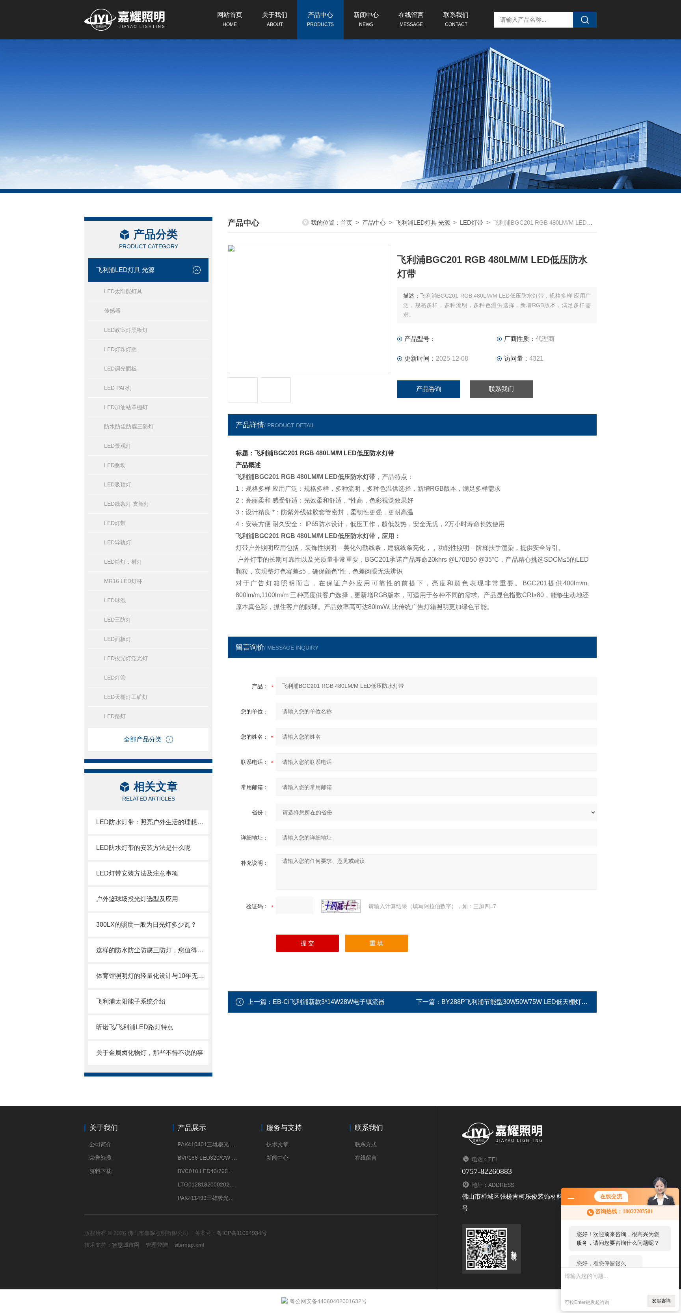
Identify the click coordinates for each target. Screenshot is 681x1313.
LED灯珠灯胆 (120, 349)
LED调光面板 (120, 368)
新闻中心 (366, 19)
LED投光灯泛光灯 (126, 658)
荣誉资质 (100, 1158)
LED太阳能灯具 (123, 291)
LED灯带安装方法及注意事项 (137, 873)
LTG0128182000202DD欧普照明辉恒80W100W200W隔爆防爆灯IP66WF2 (207, 1184)
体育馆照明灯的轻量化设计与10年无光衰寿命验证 (152, 975)
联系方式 (366, 1144)
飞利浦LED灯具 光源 (125, 269)
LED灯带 (115, 523)
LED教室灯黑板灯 (126, 330)
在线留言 (411, 19)
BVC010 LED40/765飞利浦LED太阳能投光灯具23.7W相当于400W (207, 1171)
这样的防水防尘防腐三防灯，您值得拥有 (152, 950)
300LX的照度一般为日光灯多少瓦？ (146, 924)
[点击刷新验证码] (341, 906)
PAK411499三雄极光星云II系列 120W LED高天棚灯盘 (207, 1198)
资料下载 (100, 1171)
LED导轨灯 (117, 542)
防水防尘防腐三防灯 (129, 426)
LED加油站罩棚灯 (126, 407)
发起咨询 (661, 1301)
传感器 (112, 310)
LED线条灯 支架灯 (126, 504)
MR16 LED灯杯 (123, 581)
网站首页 (229, 19)
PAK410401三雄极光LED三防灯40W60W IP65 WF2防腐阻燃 (207, 1144)
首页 (346, 222)
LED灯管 (115, 677)
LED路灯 (115, 716)
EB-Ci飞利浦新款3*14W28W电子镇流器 (329, 1001)
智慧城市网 (126, 1245)
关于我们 (274, 19)
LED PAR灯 (118, 388)
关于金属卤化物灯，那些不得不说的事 (149, 1052)
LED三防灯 (117, 619)
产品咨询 (428, 389)
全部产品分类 (143, 739)
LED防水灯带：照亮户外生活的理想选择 (152, 822)
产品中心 (320, 19)
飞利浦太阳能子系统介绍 (131, 1001)
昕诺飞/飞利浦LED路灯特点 (134, 1027)
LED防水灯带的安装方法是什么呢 (143, 847)
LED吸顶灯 (117, 484)
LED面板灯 (117, 639)
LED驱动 (115, 465)
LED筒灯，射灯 (123, 562)
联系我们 (456, 19)
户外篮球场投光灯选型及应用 (137, 899)
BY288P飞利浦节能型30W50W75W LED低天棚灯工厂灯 (520, 1001)
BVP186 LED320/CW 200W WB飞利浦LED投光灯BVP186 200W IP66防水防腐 (207, 1158)
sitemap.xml (189, 1245)
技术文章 (277, 1144)
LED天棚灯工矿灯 (126, 697)
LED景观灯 (117, 446)
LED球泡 (115, 600)
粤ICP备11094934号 (242, 1233)
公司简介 (100, 1144)
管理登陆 (157, 1245)
